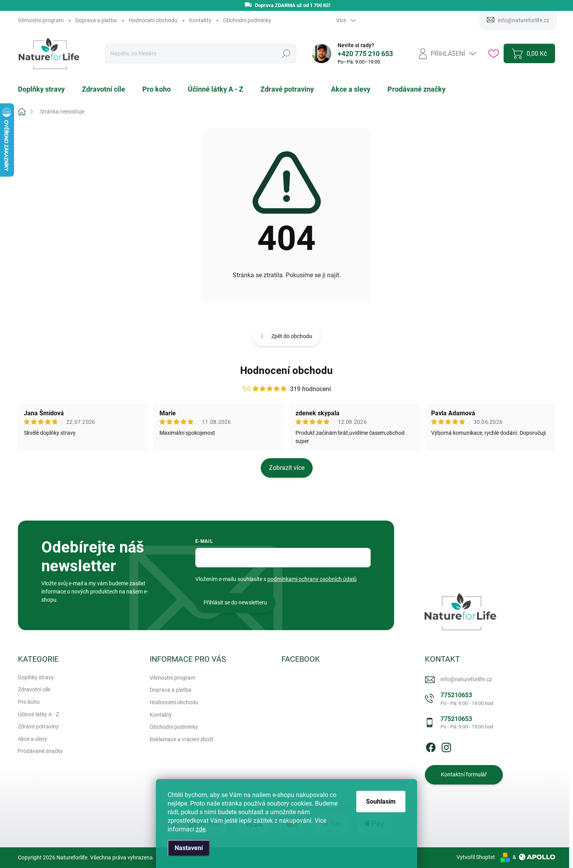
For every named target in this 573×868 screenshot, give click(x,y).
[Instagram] (446, 746)
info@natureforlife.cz (466, 679)
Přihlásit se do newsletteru (235, 602)
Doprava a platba (96, 20)
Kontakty (200, 20)
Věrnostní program (41, 20)
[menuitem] (46, 89)
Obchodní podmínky (247, 20)
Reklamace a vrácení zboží (181, 739)
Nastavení (189, 848)
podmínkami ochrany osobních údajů (312, 579)
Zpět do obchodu (291, 336)
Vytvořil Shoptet (475, 857)
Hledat (286, 54)
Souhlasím (381, 801)
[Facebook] (431, 746)
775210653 (466, 698)
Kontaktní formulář (464, 774)
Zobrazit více (286, 467)
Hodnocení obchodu (153, 20)
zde (200, 829)
